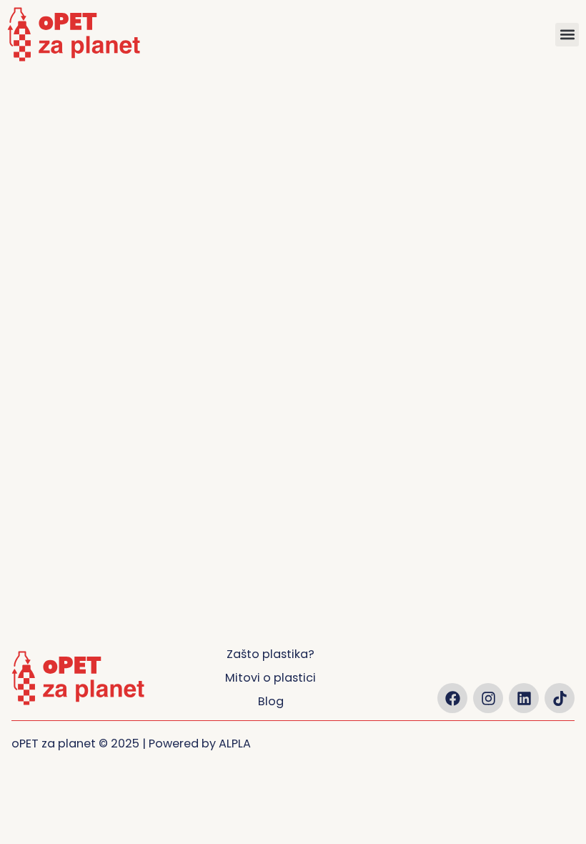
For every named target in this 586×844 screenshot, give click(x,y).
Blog (271, 701)
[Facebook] (452, 698)
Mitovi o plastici (270, 677)
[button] (567, 34)
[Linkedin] (524, 698)
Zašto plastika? (270, 654)
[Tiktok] (560, 698)
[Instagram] (488, 698)
